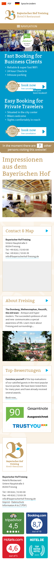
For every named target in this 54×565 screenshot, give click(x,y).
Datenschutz (17, 502)
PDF (9, 3)
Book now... (11, 397)
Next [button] (46, 198)
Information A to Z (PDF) (14, 505)
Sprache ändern (28, 3)
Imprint (6, 502)
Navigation (29, 26)
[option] (27, 198)
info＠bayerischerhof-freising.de (22, 256)
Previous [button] (8, 198)
